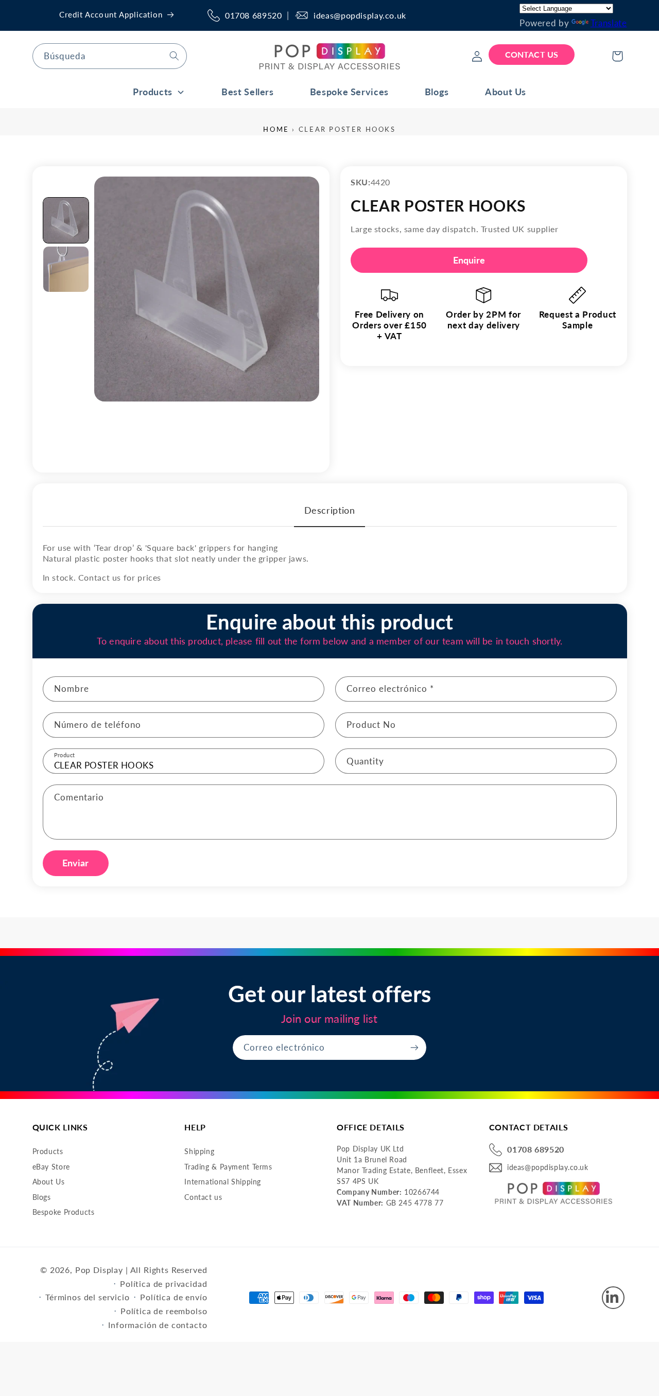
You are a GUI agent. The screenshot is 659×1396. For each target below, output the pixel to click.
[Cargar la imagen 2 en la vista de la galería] (66, 269)
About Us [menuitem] (505, 91)
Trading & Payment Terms (228, 1166)
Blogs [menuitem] (437, 91)
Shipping (199, 1151)
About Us (48, 1181)
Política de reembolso (163, 1311)
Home (276, 129)
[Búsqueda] (174, 55)
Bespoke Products (63, 1212)
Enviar (75, 862)
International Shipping (222, 1181)
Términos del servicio (87, 1297)
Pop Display (99, 1270)
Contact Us (531, 54)
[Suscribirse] (414, 1047)
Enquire (469, 260)
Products (47, 1151)
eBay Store (51, 1166)
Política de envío (173, 1297)
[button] (617, 56)
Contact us (203, 1197)
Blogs (41, 1197)
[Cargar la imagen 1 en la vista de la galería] (66, 220)
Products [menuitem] (152, 91)
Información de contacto (157, 1325)
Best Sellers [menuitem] (247, 91)
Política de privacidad (163, 1283)
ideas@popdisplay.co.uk (360, 15)
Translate (609, 23)
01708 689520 (253, 15)
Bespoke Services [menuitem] (349, 91)
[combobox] (109, 56)
